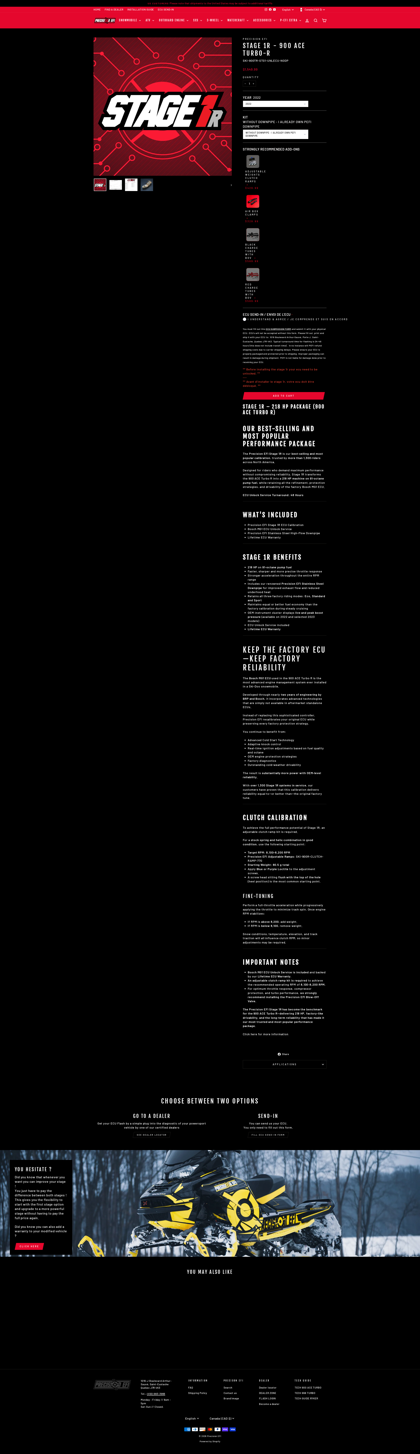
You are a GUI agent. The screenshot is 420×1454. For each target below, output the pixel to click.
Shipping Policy (197, 1392)
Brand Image (231, 1398)
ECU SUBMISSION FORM (278, 329)
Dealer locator (268, 1387)
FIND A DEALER (114, 9)
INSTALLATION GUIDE (140, 9)
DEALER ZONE (267, 1392)
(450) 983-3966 (156, 1393)
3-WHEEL (213, 20)
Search (228, 1387)
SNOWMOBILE (128, 20)
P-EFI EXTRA (289, 20)
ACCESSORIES (263, 20)
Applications (285, 1064)
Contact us (230, 1392)
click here (29, 1246)
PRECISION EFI (255, 39)
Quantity (251, 77)
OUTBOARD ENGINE (172, 20)
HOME (97, 9)
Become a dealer (269, 1403)
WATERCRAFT (236, 20)
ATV (149, 20)
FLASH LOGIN (267, 1398)
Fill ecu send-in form (268, 1135)
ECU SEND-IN (166, 9)
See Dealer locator (152, 1135)
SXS (196, 20)
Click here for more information (266, 1034)
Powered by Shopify (210, 1441)
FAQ (190, 1387)
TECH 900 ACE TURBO (308, 1387)
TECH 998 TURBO (305, 1392)
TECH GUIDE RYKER (306, 1398)
